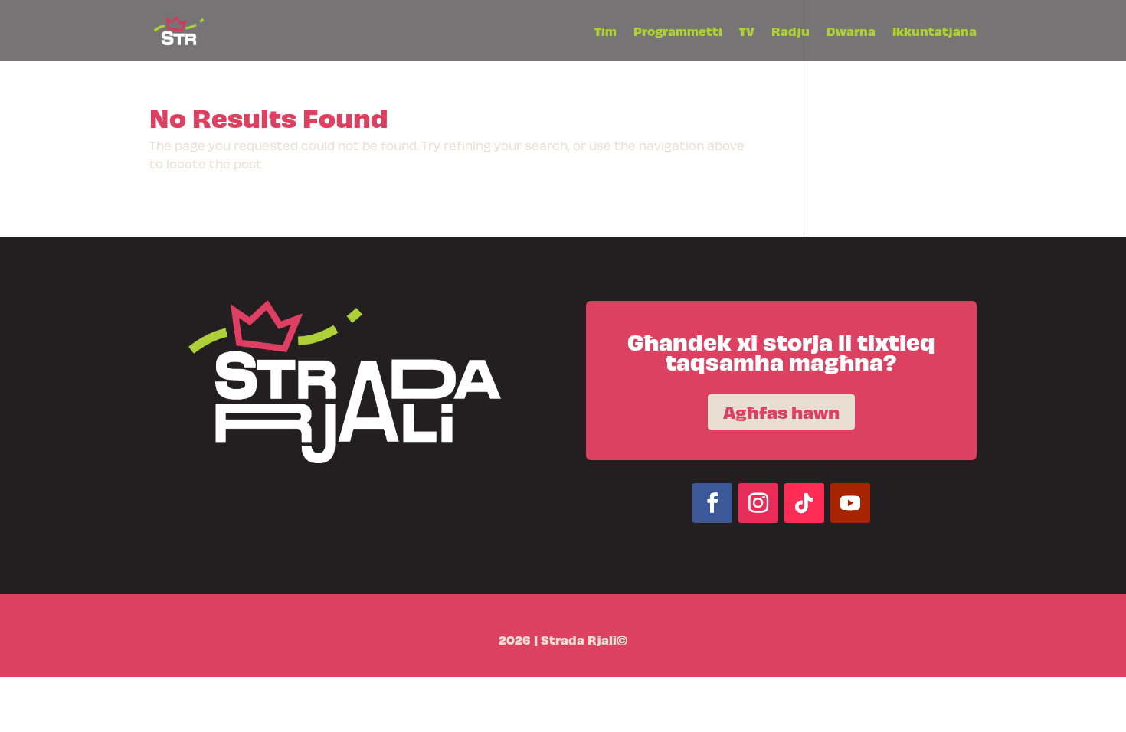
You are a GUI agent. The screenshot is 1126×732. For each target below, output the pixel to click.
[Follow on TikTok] (804, 503)
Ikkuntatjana (934, 31)
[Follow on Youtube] (850, 503)
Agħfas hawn (781, 411)
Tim (605, 31)
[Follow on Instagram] (758, 503)
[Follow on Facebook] (712, 503)
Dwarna (851, 31)
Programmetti (677, 31)
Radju (790, 31)
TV (746, 31)
